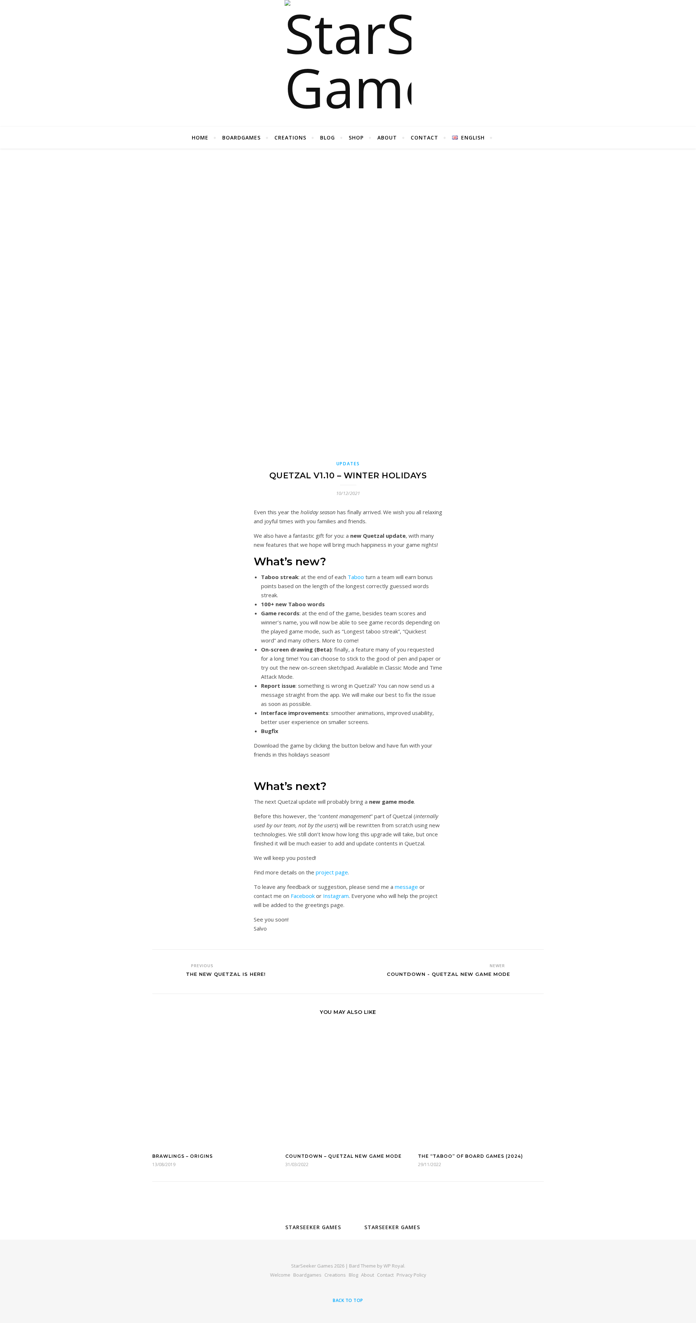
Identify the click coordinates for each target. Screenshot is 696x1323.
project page (332, 872)
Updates (348, 464)
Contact (424, 137)
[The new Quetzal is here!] (165, 970)
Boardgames (241, 137)
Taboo (356, 577)
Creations (290, 137)
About (387, 137)
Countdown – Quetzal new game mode (343, 1156)
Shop (356, 137)
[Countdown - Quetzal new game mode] (530, 970)
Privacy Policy (411, 1275)
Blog (327, 137)
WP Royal (394, 1265)
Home (200, 137)
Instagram (336, 895)
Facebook (303, 895)
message (406, 886)
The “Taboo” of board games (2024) (470, 1156)
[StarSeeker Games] (348, 63)
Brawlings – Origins (182, 1156)
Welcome (280, 1275)
